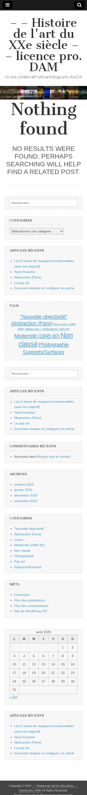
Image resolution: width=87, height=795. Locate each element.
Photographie (54, 344)
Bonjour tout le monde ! (54, 456)
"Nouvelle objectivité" (43, 317)
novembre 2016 (25, 501)
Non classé (22, 550)
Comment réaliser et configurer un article (44, 288)
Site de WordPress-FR (30, 611)
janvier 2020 (23, 490)
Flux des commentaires (31, 606)
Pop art (19, 561)
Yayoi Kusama (24, 272)
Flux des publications (29, 600)
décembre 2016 (25, 495)
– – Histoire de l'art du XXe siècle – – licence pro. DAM (43, 45)
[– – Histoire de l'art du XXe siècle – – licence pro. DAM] (43, 93)
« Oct (13, 697)
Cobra (18, 540)
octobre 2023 (24, 484)
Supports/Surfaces (43, 352)
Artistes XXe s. (33, 329)
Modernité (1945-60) (37, 336)
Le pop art (21, 283)
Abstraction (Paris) (27, 277)
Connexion (22, 595)
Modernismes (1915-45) (56, 329)
